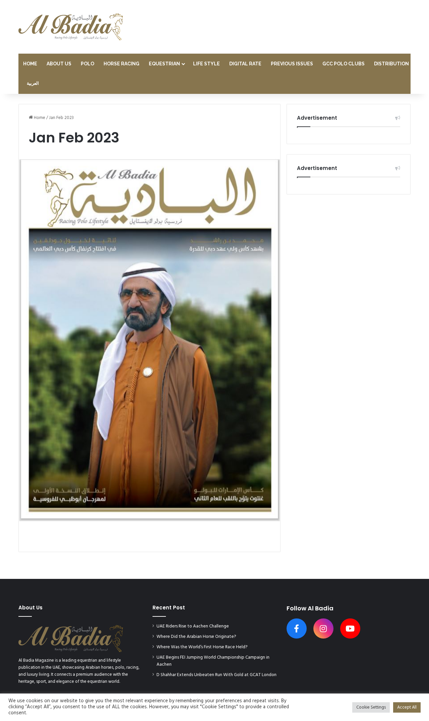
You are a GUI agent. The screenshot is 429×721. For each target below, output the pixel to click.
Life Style (206, 63)
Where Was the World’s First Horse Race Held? (202, 647)
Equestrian (164, 63)
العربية (33, 83)
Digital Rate (245, 63)
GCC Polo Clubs (343, 63)
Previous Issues (292, 63)
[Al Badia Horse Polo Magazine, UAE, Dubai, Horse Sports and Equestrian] (70, 26)
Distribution (391, 63)
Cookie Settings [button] (371, 707)
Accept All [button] (407, 707)
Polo (87, 63)
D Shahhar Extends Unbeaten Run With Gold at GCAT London (217, 674)
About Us (59, 63)
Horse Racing (121, 63)
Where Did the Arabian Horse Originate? (196, 636)
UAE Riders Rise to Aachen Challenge (193, 626)
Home (30, 63)
